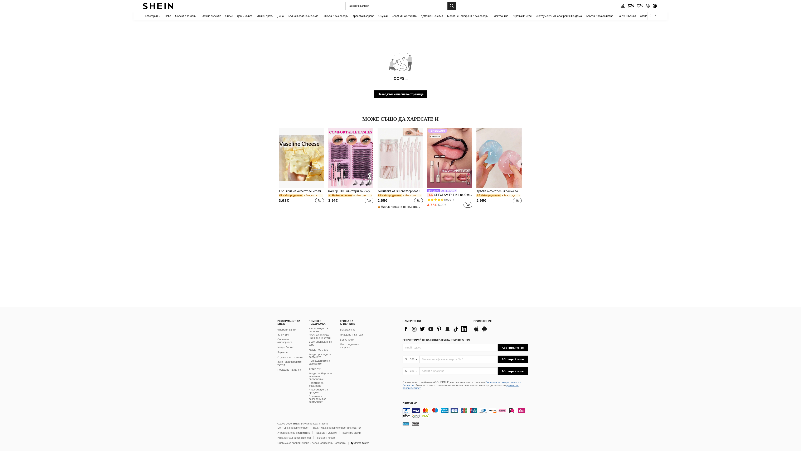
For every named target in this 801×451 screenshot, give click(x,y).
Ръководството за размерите (319, 362)
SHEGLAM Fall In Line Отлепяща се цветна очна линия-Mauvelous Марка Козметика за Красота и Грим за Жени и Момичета (450, 194)
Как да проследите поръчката (320, 356)
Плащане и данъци (351, 334)
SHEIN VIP (315, 368)
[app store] (476, 330)
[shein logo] (158, 5)
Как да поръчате (318, 349)
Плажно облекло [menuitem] (210, 16)
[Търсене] (451, 6)
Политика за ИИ (351, 432)
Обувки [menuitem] (383, 16)
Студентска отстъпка (290, 357)
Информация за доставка (318, 330)
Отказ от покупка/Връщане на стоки (320, 337)
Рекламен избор (325, 437)
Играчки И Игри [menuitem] (522, 16)
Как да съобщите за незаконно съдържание (320, 376)
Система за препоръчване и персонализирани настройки (311, 443)
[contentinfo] (465, 413)
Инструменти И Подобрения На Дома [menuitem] (559, 16)
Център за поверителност (293, 427)
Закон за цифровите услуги (289, 363)
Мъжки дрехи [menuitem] (265, 16)
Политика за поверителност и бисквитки (337, 427)
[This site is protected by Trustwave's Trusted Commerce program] (406, 423)
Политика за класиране (316, 384)
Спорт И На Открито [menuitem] (404, 16)
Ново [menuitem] (168, 16)
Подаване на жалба (289, 369)
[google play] (484, 330)
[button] (647, 5)
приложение (483, 321)
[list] (436, 329)
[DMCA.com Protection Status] (415, 423)
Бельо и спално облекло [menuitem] (303, 16)
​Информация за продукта (318, 391)
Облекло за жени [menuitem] (185, 16)
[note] (400, 207)
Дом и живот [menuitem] (244, 16)
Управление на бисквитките (293, 432)
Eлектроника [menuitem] (500, 16)
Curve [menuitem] (229, 16)
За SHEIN (283, 334)
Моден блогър (285, 347)
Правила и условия (326, 432)
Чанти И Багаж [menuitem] (626, 16)
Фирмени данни (286, 329)
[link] (630, 5)
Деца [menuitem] (280, 16)
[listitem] (301, 168)
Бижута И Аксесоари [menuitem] (335, 16)
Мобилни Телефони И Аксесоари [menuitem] (467, 16)
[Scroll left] (650, 16)
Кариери (282, 352)
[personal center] (622, 5)
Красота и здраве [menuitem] (363, 16)
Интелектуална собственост (294, 437)
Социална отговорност (284, 341)
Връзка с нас (347, 329)
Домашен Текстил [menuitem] (432, 16)
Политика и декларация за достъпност (317, 399)
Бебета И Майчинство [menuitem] (599, 16)
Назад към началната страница (400, 94)
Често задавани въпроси (349, 346)
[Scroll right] (655, 16)
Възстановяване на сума (320, 343)
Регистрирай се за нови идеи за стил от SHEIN (436, 340)
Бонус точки (347, 339)
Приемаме (410, 403)
